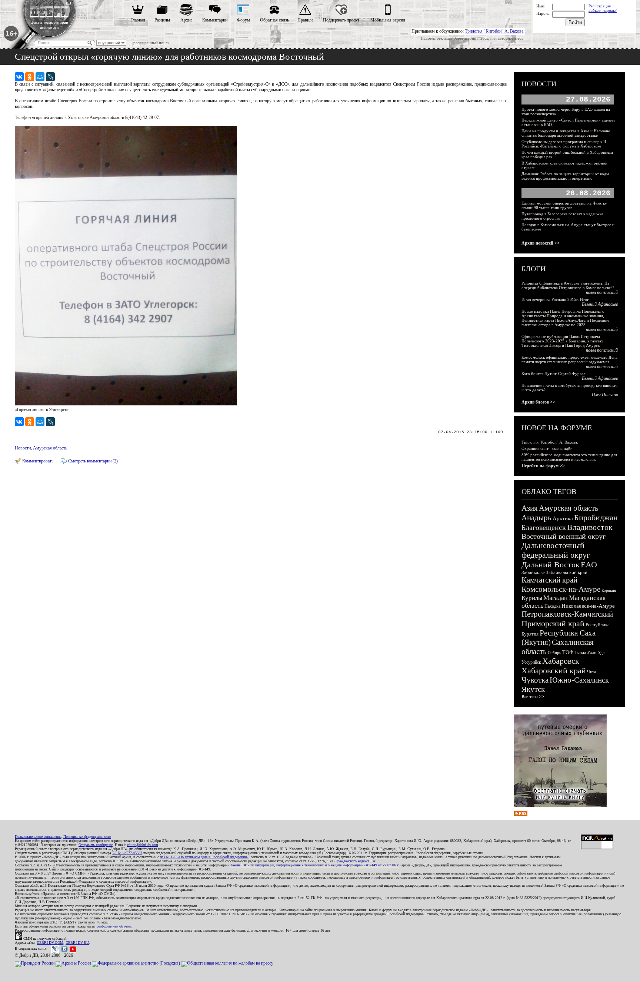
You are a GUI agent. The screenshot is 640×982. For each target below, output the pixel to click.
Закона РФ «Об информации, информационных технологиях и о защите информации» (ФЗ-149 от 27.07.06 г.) (315, 865)
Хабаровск (560, 661)
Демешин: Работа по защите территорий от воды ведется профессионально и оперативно (565, 176)
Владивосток (590, 527)
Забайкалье (533, 572)
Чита (591, 671)
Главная (137, 20)
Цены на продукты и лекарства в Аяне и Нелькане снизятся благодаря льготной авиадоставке (565, 133)
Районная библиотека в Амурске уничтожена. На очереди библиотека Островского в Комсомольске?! (567, 285)
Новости (23, 448)
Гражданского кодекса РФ (356, 861)
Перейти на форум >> (543, 465)
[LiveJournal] (50, 76)
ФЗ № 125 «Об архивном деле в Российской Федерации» (204, 857)
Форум (243, 20)
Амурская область (50, 448)
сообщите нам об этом (114, 926)
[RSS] (520, 814)
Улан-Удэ (595, 652)
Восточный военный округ (563, 536)
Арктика (563, 518)
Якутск (533, 689)
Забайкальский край (566, 572)
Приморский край (552, 623)
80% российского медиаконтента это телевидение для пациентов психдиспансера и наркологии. (569, 456)
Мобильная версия (387, 20)
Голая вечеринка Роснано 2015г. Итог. (555, 299)
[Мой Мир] (40, 76)
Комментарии (214, 20)
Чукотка (535, 680)
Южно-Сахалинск (579, 680)
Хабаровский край (553, 670)
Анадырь (536, 517)
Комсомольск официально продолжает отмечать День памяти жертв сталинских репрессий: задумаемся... (569, 359)
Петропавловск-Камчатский (567, 614)
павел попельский (602, 292)
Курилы (531, 597)
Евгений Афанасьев (600, 304)
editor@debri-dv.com (142, 845)
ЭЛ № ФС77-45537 (127, 853)
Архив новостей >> (540, 243)
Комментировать (37, 461)
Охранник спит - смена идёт (546, 448)
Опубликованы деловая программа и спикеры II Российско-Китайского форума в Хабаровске (563, 143)
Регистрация (600, 6)
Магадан (555, 597)
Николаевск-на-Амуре (588, 606)
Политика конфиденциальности (87, 837)
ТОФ (567, 652)
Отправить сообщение (96, 845)
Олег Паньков (605, 394)
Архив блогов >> (538, 402)
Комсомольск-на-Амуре (560, 589)
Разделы (162, 20)
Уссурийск (531, 662)
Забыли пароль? (603, 10)
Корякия (608, 590)
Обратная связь (274, 20)
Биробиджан (596, 517)
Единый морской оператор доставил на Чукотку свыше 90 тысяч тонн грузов (564, 205)
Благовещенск (543, 527)
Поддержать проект (341, 20)
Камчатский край (549, 579)
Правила (305, 20)
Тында (580, 652)
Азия (529, 508)
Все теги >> (532, 696)
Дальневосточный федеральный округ (555, 550)
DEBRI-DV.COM (50, 942)
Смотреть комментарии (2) (93, 461)
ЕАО (589, 564)
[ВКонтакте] (19, 76)
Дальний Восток (550, 564)
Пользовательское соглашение (38, 837)
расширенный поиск (151, 42)
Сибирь (554, 652)
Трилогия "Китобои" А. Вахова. (494, 31)
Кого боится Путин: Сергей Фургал (553, 373)
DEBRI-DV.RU (77, 942)
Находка (552, 606)
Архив (186, 20)
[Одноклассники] (29, 76)
